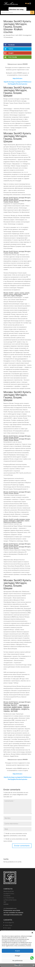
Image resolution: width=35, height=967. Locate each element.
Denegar (17, 956)
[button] (32, 933)
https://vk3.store (17, 78)
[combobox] (17, 9)
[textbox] (17, 9)
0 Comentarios (8, 37)
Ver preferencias (17, 960)
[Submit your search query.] (32, 12)
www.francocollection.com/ (10, 908)
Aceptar (17, 951)
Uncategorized (27, 35)
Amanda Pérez (10, 35)
